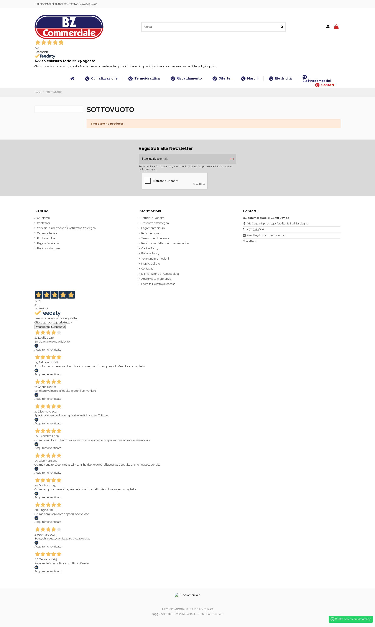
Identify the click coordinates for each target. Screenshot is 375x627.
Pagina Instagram (48, 248)
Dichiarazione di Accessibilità (160, 273)
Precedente (42, 326)
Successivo (58, 326)
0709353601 (255, 229)
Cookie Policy (149, 248)
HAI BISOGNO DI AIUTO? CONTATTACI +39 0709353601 (67, 4)
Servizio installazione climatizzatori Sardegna (66, 228)
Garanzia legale (47, 233)
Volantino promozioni (155, 258)
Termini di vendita (152, 217)
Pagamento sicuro (153, 228)
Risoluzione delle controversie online (165, 243)
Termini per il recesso (155, 238)
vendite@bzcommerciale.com (266, 235)
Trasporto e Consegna (155, 223)
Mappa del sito (150, 263)
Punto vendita (46, 238)
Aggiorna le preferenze (156, 278)
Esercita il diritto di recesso (158, 284)
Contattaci (43, 223)
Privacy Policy (150, 253)
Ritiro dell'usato (151, 233)
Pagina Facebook (48, 243)
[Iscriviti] (232, 159)
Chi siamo (43, 217)
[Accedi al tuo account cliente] (328, 26)
